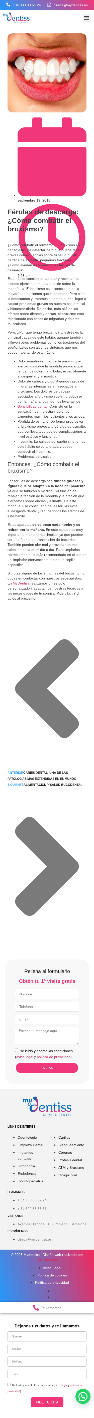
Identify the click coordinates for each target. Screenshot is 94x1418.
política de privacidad (53, 1057)
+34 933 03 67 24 (27, 5)
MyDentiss (21, 583)
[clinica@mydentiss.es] (49, 5)
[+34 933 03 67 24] (8, 5)
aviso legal (24, 1057)
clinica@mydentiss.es (71, 5)
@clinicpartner (47, 1260)
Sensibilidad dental (32, 406)
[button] (87, 18)
